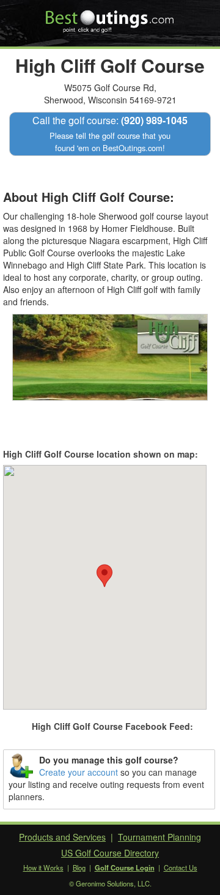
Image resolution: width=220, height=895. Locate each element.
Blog (79, 867)
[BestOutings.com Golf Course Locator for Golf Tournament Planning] (110, 17)
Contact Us (180, 867)
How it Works (43, 867)
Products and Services (62, 837)
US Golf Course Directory (110, 853)
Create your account (78, 772)
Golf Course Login (125, 867)
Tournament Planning (159, 837)
